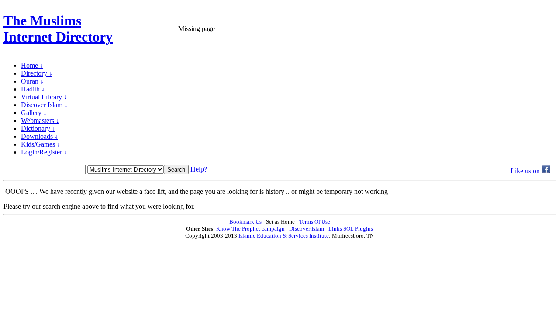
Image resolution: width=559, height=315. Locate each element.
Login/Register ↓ (44, 152)
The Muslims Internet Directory (58, 29)
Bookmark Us (245, 221)
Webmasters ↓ (40, 120)
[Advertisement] (453, 29)
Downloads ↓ (39, 136)
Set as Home (280, 221)
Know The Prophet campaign (250, 228)
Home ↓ (32, 65)
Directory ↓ (36, 73)
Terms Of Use (314, 221)
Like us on (526, 171)
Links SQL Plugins (350, 228)
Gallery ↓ (34, 112)
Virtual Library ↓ (44, 97)
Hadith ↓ (33, 89)
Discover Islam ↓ (44, 104)
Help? (198, 169)
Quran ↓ (32, 81)
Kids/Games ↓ (40, 144)
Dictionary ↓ (38, 128)
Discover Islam (306, 228)
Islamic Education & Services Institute (283, 235)
